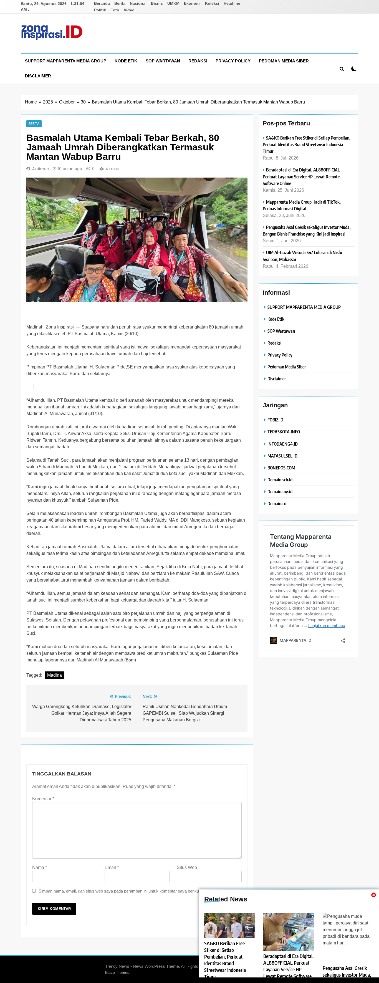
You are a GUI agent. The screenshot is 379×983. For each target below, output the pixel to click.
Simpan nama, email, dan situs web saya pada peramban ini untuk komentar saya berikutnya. (123, 891)
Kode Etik (126, 61)
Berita (119, 3)
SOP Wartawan (163, 61)
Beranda (102, 3)
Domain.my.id (279, 491)
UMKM (173, 3)
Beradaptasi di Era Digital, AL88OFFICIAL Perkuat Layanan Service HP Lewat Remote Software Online (301, 176)
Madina (54, 675)
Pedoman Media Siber (284, 61)
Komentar (43, 798)
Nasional (138, 3)
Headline (232, 3)
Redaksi (197, 61)
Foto (114, 10)
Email (112, 867)
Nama (39, 867)
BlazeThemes (117, 972)
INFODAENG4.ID (282, 444)
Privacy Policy (233, 61)
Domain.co (276, 503)
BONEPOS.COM (281, 468)
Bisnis (157, 3)
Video (129, 10)
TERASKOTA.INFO (283, 431)
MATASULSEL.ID (282, 456)
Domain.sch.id (279, 479)
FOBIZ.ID (275, 420)
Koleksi (212, 3)
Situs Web (187, 867)
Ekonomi (192, 3)
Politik (100, 10)
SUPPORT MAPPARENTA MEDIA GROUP (65, 61)
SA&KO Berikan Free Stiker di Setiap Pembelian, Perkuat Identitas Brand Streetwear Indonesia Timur (306, 144)
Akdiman (40, 168)
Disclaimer (38, 76)
